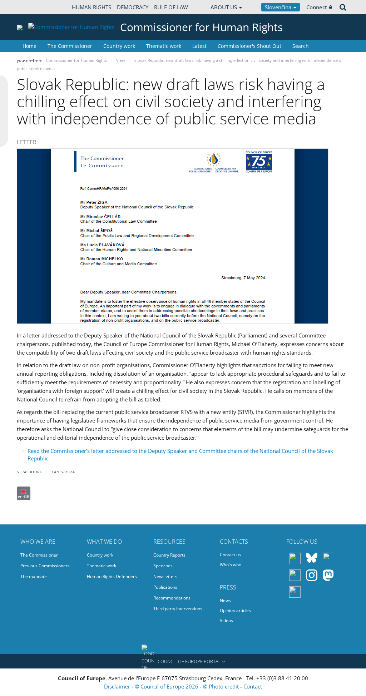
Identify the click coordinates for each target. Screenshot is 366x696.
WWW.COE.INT (35, 7)
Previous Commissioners (45, 566)
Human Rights (91, 7)
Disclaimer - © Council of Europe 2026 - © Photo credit (172, 686)
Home (29, 46)
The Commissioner (70, 46)
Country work (119, 46)
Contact (252, 686)
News (225, 600)
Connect (316, 7)
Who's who (230, 565)
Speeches (163, 566)
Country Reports (169, 555)
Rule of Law (171, 7)
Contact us (230, 555)
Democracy (132, 7)
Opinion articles (235, 610)
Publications (165, 587)
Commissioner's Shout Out (249, 46)
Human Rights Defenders (112, 576)
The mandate (33, 576)
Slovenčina (279, 7)
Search (300, 46)
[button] (183, 661)
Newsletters (165, 576)
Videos (226, 620)
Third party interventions (177, 609)
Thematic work (163, 46)
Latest (199, 46)
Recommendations (172, 598)
